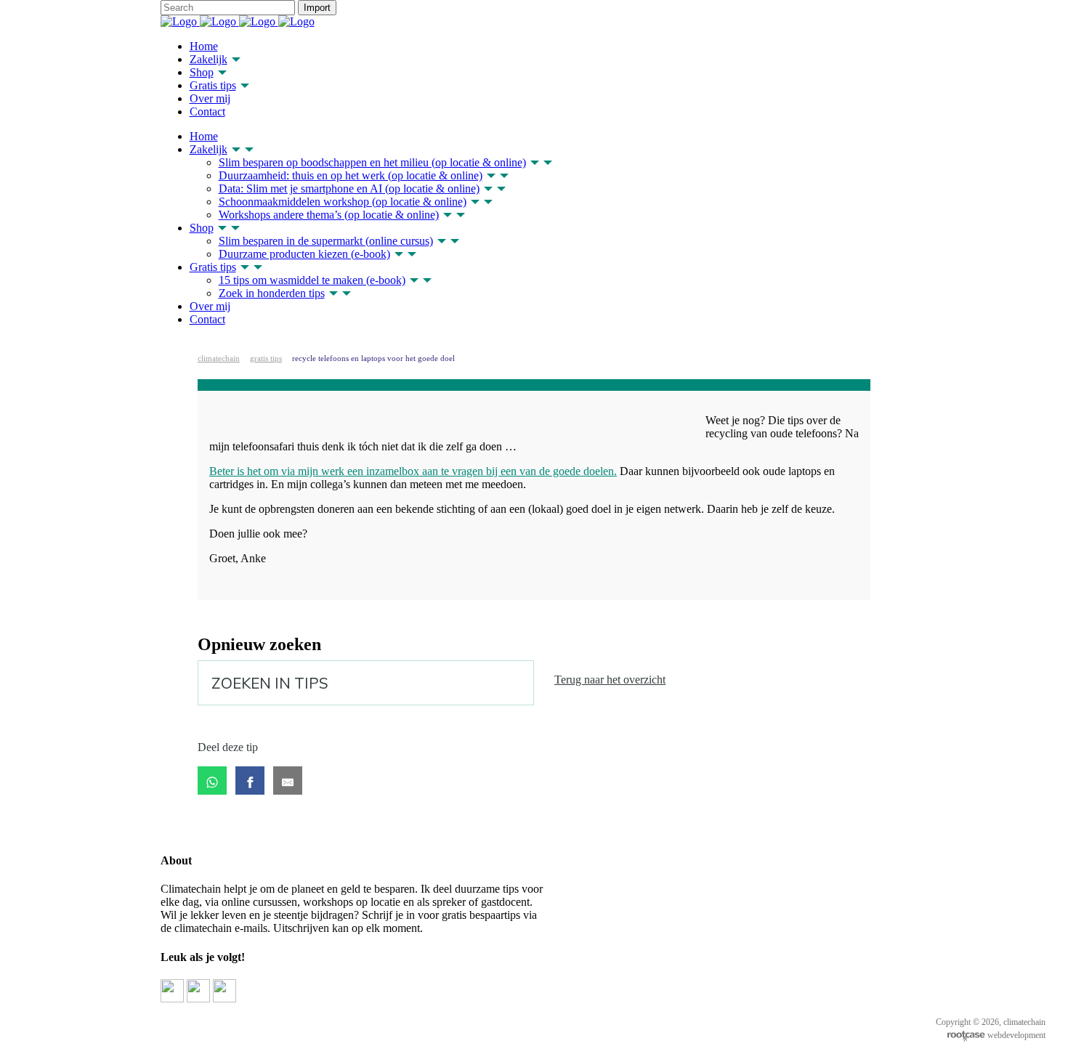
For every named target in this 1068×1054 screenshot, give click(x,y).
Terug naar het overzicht (610, 679)
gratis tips (266, 358)
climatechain (219, 358)
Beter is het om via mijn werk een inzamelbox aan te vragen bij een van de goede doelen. (413, 471)
